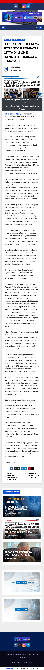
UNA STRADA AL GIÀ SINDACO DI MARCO (30, 475)
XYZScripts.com (33, 668)
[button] (37, 28)
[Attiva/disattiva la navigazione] (20, 27)
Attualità (7, 39)
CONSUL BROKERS (16, 509)
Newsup (34, 654)
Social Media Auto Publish (13, 668)
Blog (22, 39)
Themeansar (22, 657)
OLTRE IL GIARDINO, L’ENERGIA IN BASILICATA (12, 476)
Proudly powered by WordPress (16, 654)
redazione (17, 67)
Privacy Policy (16, 662)
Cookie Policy (27, 662)
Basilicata (16, 39)
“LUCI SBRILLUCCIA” (13, 114)
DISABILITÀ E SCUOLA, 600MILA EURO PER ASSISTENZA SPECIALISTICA (21, 555)
